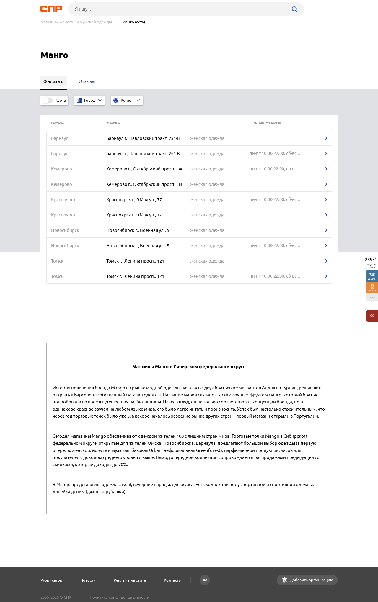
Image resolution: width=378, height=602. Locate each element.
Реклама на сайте (130, 580)
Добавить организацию (311, 580)
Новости (88, 580)
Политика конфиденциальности (119, 597)
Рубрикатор (51, 580)
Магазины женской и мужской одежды (76, 22)
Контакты (173, 580)
